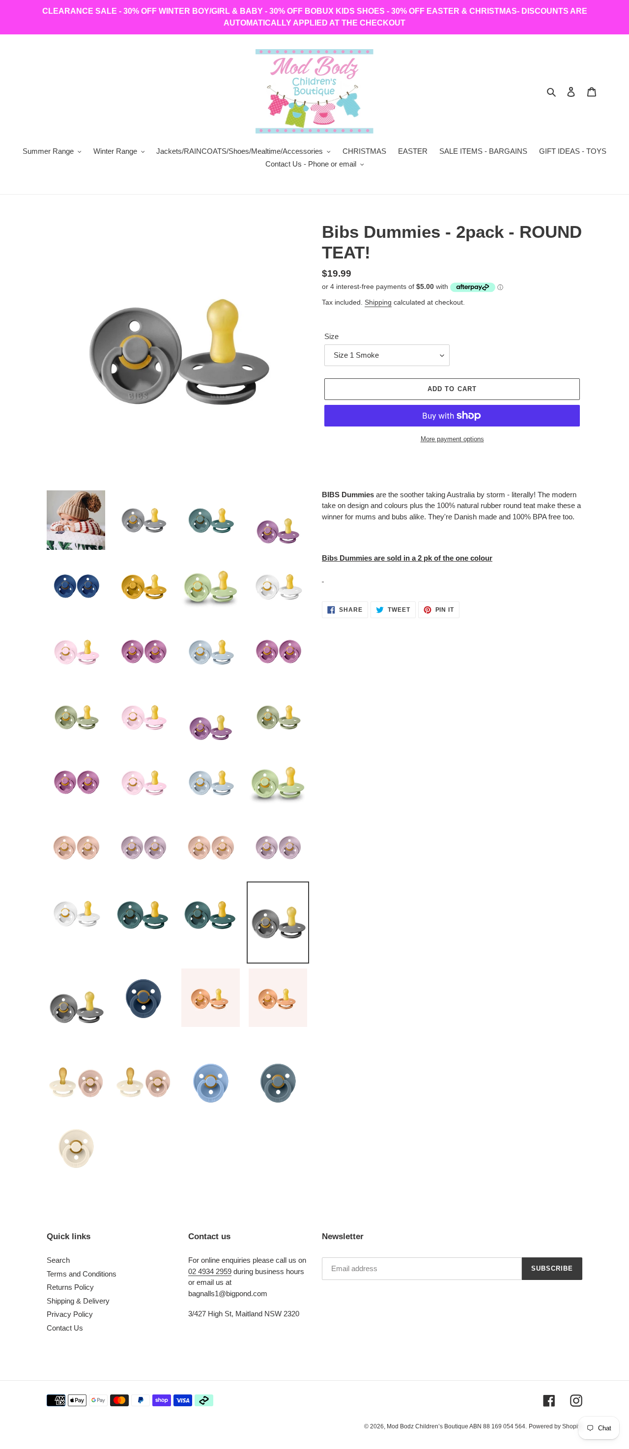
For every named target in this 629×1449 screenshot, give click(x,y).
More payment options (452, 439)
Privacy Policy (70, 1314)
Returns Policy (70, 1287)
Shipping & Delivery (78, 1301)
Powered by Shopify (555, 1426)
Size (331, 336)
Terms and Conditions (81, 1274)
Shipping (378, 302)
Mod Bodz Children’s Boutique (428, 1426)
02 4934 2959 (209, 1271)
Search (58, 1260)
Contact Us (65, 1328)
